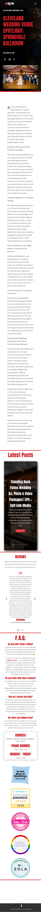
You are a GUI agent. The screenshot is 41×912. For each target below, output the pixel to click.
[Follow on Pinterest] (14, 59)
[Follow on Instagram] (10, 59)
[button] (6, 599)
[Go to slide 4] (23, 630)
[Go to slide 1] (17, 630)
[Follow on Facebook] (5, 59)
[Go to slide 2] (19, 630)
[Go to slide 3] (21, 630)
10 (27, 544)
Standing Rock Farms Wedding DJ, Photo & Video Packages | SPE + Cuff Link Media (20, 493)
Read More (20, 531)
